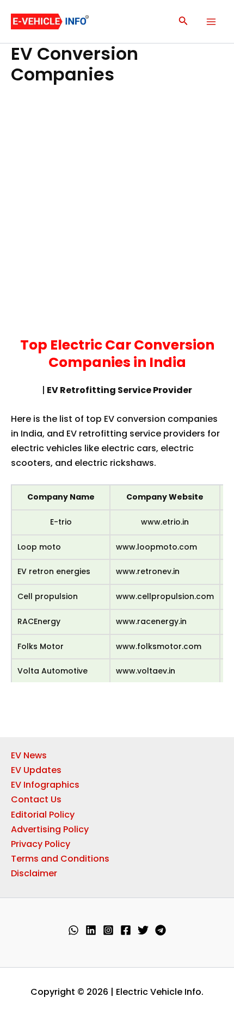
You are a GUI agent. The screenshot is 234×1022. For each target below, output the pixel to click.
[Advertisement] (117, 215)
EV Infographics (45, 784)
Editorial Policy (43, 814)
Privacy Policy (40, 844)
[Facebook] (125, 930)
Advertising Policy (50, 829)
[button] (183, 21)
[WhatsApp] (73, 930)
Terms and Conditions (60, 858)
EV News (29, 755)
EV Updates (36, 770)
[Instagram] (108, 930)
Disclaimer (34, 873)
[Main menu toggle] (211, 22)
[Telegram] (160, 930)
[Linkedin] (90, 930)
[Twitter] (143, 930)
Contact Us (36, 799)
